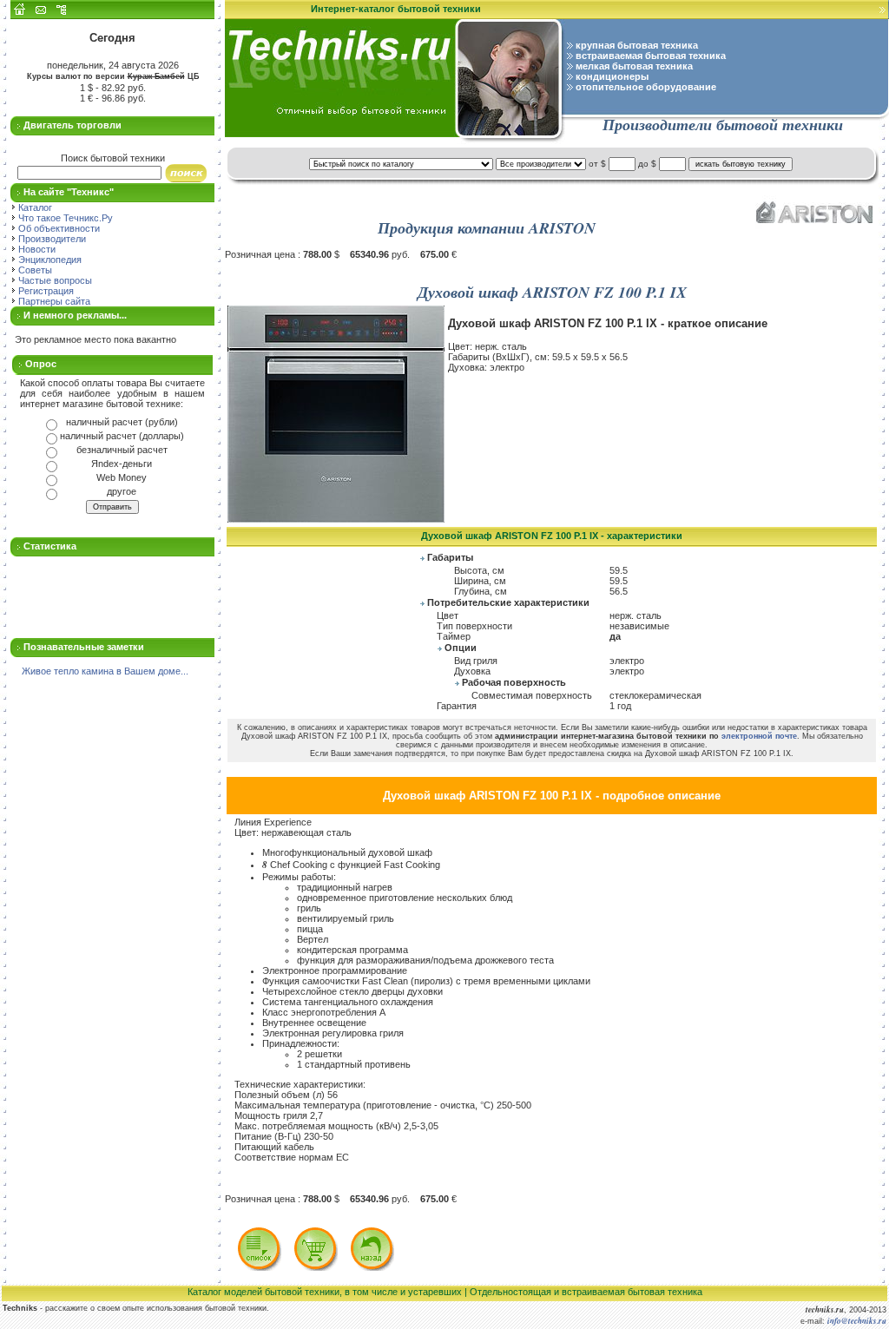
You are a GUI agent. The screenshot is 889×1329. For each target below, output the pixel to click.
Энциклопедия (49, 259)
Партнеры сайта (53, 301)
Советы (34, 270)
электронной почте (759, 736)
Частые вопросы (54, 280)
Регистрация (45, 291)
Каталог (34, 207)
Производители (51, 239)
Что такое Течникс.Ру (64, 218)
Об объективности (58, 228)
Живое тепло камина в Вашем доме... (105, 671)
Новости (36, 249)
